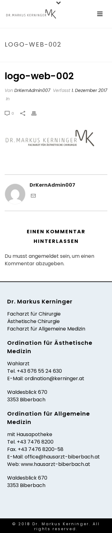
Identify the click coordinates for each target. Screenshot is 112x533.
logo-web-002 (46, 57)
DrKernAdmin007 (32, 90)
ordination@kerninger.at (54, 378)
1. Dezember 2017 (89, 90)
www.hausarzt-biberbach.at (55, 464)
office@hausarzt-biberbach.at (62, 456)
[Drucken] (37, 113)
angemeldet (44, 256)
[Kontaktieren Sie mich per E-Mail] (33, 196)
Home (21, 57)
